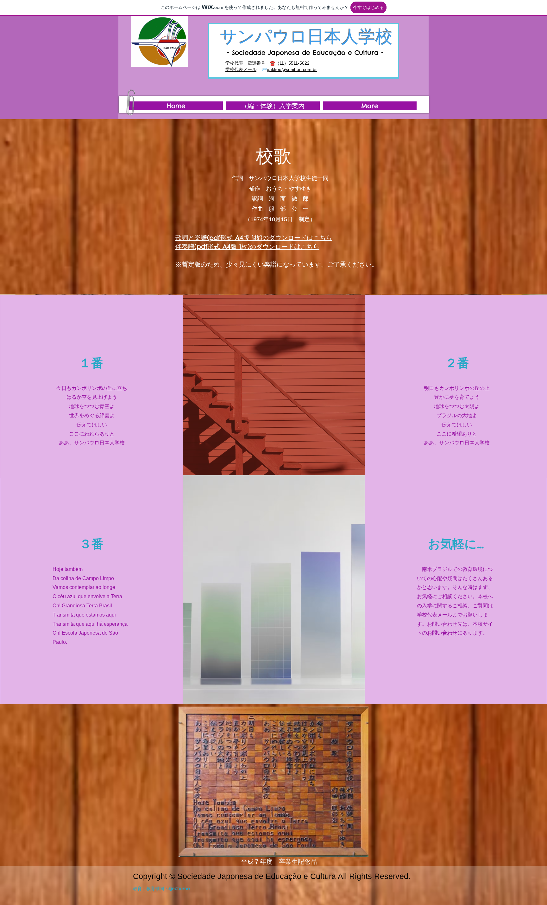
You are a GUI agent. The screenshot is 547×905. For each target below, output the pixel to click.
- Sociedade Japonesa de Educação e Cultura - (305, 52)
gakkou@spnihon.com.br (292, 69)
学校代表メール (240, 69)
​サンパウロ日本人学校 (306, 36)
